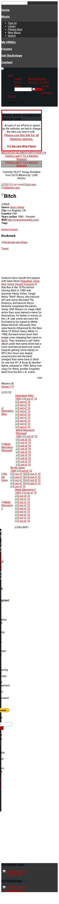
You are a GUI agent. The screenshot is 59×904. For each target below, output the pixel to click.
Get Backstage (11, 55)
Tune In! (12, 23)
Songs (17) (7, 386)
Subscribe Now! (15, 890)
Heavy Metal (17, 207)
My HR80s (8, 42)
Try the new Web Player (21, 146)
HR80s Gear (15, 874)
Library (12, 26)
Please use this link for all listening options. (21, 137)
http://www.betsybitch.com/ (23, 219)
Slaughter (26, 281)
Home (5, 10)
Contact (6, 62)
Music (5, 16)
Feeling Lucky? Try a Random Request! (21, 157)
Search (12, 35)
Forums (6, 49)
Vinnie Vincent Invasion (20, 284)
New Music (14, 32)
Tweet (5, 248)
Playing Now (15, 29)
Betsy (4, 340)
